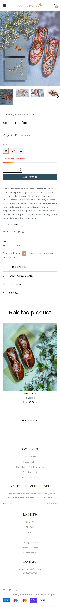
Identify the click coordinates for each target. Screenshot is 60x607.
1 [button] (23, 402)
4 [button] (33, 402)
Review (13, 293)
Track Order (30, 456)
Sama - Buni (30, 393)
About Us (30, 532)
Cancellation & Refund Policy (30, 467)
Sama (18, 114)
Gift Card (30, 527)
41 (21, 151)
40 (13, 151)
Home (9, 114)
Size (5, 144)
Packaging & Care (20, 275)
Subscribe (51, 503)
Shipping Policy (30, 472)
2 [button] (27, 402)
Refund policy (30, 552)
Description (17, 267)
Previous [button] (5, 363)
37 (6, 151)
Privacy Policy (30, 462)
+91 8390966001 (30, 573)
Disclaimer (16, 284)
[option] (30, 363)
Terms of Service (30, 547)
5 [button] (36, 402)
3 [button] (30, 402)
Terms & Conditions (30, 477)
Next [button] (55, 363)
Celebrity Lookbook (30, 542)
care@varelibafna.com (30, 569)
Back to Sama (32, 420)
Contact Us (30, 537)
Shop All (30, 522)
